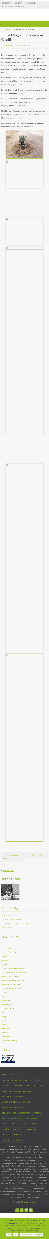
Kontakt (18, 3)
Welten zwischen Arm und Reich (13, 980)
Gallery (4, 992)
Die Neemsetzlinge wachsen (12, 919)
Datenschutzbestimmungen (31, 1235)
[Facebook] (17, 1209)
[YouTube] (30, 1209)
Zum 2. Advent (38, 855)
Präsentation (6, 1000)
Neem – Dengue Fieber (10, 952)
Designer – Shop (8, 1008)
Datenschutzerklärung (13, 6)
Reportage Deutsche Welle (11, 984)
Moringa (5, 956)
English (4, 1016)
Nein (15, 1235)
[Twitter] (21, 1209)
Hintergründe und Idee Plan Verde (14, 972)
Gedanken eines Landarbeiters (12, 988)
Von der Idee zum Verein (10, 976)
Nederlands (6, 1028)
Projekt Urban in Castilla (10, 856)
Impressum (30, 3)
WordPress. (32, 1201)
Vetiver (4, 960)
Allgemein (8, 29)
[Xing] (26, 1209)
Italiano (4, 1024)
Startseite (6, 3)
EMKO (4, 1012)
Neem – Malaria (7, 947)
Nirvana (24, 1201)
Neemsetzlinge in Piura (10, 915)
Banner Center (7, 1004)
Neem (4, 943)
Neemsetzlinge (7, 927)
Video (4, 996)
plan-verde (8, 45)
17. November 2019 (23, 45)
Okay (9, 1235)
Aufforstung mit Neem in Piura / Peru (15, 923)
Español (5, 1020)
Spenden (5, 964)
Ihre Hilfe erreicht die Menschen (13, 968)
